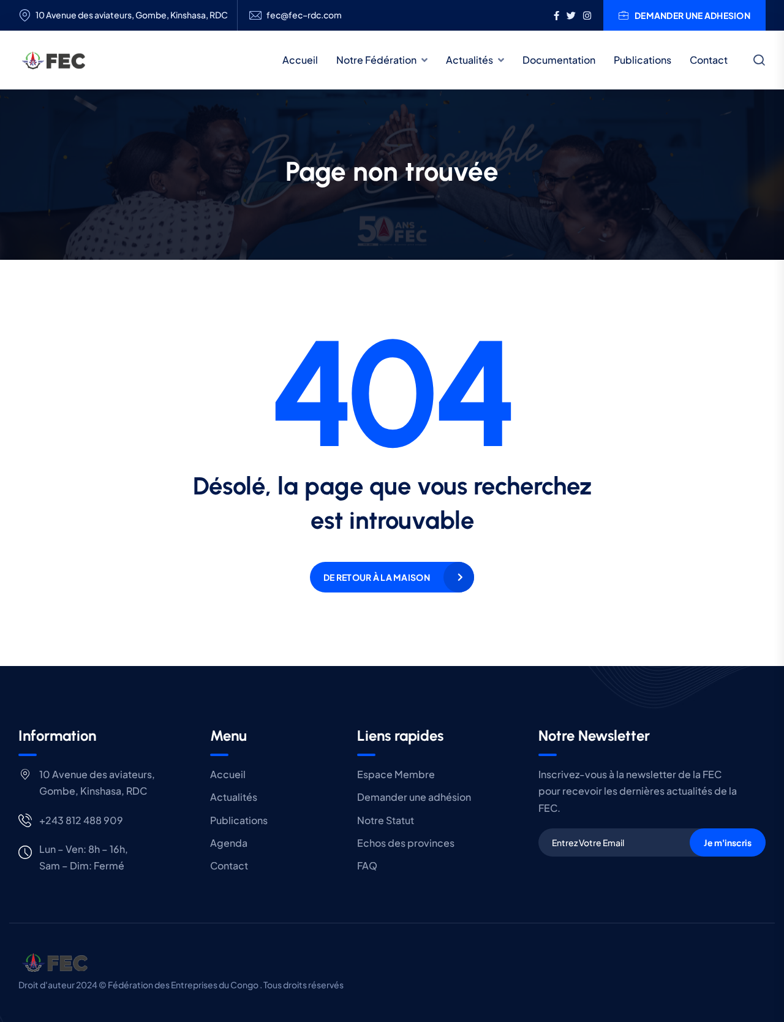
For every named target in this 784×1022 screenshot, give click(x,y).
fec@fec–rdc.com (304, 15)
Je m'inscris (728, 842)
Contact (709, 59)
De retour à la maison (376, 577)
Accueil (300, 59)
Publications (642, 59)
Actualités (469, 59)
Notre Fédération (376, 59)
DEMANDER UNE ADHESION (692, 15)
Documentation (558, 59)
